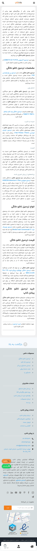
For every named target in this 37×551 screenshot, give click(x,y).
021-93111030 (26, 439)
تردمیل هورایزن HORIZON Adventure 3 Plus (17, 180)
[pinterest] (24, 493)
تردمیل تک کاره (25, 362)
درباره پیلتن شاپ (24, 415)
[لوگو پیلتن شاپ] (18, 2)
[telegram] (33, 497)
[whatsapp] (8, 493)
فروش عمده (26, 422)
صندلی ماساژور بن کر (23, 366)
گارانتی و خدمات (25, 426)
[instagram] (33, 493)
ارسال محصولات (25, 399)
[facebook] (29, 493)
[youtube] (16, 493)
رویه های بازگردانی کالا (23, 392)
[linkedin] (12, 493)
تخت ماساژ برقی (25, 369)
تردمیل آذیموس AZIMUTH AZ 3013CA (16, 60)
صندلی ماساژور (20, 480)
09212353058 (25, 442)
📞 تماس (6, 461)
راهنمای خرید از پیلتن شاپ (22, 396)
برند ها (28, 403)
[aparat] (20, 493)
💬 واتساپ (6, 466)
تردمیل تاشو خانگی (24, 359)
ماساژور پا (27, 373)
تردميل (5, 475)
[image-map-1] (18, 513)
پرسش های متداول (24, 389)
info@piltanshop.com (23, 446)
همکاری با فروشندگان (23, 419)
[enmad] (18, 523)
